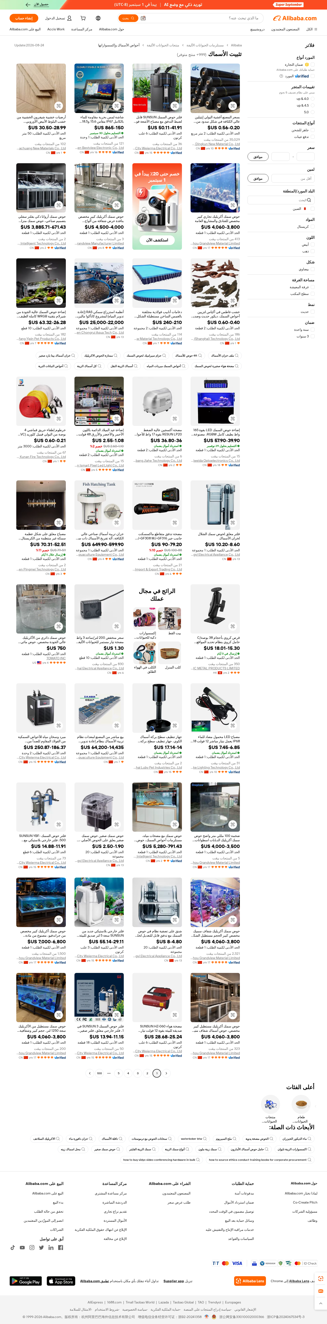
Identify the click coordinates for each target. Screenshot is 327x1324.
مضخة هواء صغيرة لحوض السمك (214, 366)
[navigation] (281, 560)
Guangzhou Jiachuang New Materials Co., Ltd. (41, 148)
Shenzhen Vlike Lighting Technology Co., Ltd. (215, 767)
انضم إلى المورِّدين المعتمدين (43, 1220)
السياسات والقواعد (241, 1239)
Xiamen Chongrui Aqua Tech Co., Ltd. (99, 332)
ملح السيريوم (224, 1138)
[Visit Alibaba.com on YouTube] (22, 1247)
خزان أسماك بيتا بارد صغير (54, 355)
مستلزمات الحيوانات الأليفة (205, 45)
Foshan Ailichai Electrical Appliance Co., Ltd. (99, 668)
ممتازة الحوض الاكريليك (98, 355)
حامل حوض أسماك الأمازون (247, 1149)
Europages (233, 1302)
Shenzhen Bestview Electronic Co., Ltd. (99, 148)
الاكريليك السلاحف (44, 1138)
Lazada (163, 1302)
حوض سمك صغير (104, 1149)
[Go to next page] (89, 1073)
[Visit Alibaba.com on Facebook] (60, 1247)
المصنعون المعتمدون (176, 1193)
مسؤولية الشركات (304, 1211)
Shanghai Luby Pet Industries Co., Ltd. (157, 767)
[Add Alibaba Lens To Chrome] (250, 1281)
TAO (201, 1302)
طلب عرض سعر (179, 1202)
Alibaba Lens (299, 1281)
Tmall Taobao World (140, 1302)
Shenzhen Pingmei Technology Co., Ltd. (41, 569)
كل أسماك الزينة (87, 366)
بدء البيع (58, 1202)
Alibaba (236, 45)
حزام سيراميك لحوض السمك (144, 355)
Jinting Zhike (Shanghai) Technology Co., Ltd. (215, 339)
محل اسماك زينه (70, 1149)
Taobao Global (183, 1302)
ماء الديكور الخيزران (294, 1138)
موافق (258, 157)
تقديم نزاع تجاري (115, 1211)
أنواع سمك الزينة (175, 1149)
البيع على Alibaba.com (47, 1193)
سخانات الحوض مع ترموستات (149, 1138)
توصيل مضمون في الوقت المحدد (231, 1211)
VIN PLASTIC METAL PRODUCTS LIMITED (215, 668)
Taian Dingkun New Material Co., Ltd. (215, 144)
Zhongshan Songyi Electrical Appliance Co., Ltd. (215, 554)
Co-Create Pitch (305, 1202)
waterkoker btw (191, 1138)
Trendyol (214, 1302)
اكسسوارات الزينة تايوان (292, 1149)
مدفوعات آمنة (244, 1193)
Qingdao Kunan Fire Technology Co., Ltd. (41, 457)
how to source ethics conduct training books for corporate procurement (258, 1159)
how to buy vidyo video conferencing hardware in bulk (159, 1159)
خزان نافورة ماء (78, 1138)
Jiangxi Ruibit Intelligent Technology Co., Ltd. (41, 243)
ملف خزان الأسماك (222, 355)
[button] (143, 18)
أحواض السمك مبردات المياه (164, 366)
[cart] (82, 19)
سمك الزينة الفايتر (140, 1149)
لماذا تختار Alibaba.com (301, 1193)
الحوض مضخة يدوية (257, 1138)
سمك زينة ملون (207, 1149)
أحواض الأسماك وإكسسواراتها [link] (119, 45)
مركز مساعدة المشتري (111, 1193)
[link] (321, 1278)
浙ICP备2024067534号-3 (285, 1317)
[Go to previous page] (166, 1073)
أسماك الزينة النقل (122, 366)
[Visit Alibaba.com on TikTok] (13, 1247)
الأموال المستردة (115, 1220)
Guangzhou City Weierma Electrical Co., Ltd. (157, 148)
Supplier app (174, 1281)
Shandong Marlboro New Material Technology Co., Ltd (157, 339)
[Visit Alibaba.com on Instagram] (32, 1247)
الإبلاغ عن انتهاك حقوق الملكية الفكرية (101, 1230)
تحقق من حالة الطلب (48, 1211)
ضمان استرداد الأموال (239, 1202)
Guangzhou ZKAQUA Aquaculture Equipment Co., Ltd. (99, 757)
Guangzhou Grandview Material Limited (215, 243)
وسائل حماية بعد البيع (239, 1220)
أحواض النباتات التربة (50, 366)
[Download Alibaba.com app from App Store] (61, 1281)
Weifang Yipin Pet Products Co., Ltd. (41, 339)
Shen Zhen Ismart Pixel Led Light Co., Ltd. (99, 465)
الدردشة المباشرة (114, 1202)
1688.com (114, 1302)
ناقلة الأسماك (110, 1138)
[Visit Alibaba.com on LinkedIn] (51, 1247)
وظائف (312, 1220)
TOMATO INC (56, 658)
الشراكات (56, 1230)
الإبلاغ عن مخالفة (115, 1239)
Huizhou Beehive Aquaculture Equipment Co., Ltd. (99, 554)
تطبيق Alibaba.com (94, 1281)
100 (99, 1073)
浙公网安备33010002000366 (241, 1317)
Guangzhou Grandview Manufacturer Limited (99, 243)
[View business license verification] (206, 1316)
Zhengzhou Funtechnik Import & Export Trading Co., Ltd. (157, 569)
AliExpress (95, 1302)
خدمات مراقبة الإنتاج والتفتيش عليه (230, 1230)
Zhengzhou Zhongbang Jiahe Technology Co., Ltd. (157, 460)
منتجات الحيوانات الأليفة (163, 45)
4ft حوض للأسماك (186, 355)
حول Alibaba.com (304, 1183)
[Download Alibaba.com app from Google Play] (26, 1281)
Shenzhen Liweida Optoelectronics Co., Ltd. (215, 460)
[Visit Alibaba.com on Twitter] (41, 1247)
